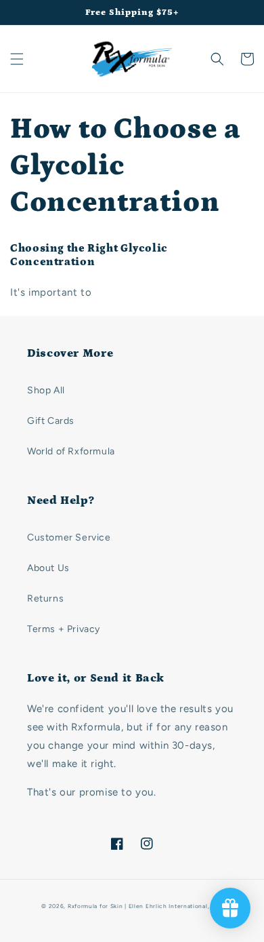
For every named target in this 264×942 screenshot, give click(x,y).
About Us (48, 568)
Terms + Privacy (63, 629)
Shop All (46, 390)
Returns (45, 598)
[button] (17, 59)
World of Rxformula (71, 451)
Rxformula (82, 906)
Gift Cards (50, 421)
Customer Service (69, 537)
